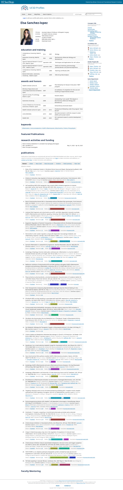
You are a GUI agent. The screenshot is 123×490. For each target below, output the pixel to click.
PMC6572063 (67, 329)
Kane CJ (67, 405)
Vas (64, 465)
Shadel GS (77, 216)
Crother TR (59, 257)
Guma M (69, 205)
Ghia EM (68, 300)
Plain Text (77, 163)
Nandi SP (33, 189)
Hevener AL (36, 359)
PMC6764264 (44, 313)
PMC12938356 (29, 173)
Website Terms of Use (81, 483)
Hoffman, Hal (95, 74)
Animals (78, 182)
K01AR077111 (29, 145)
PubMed (32, 175)
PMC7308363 (73, 302)
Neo (52, 198)
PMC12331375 (43, 196)
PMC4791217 (29, 396)
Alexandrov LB (44, 194)
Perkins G (33, 383)
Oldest (31, 163)
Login (24, 18)
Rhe (54, 230)
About (29, 14)
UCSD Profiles (36, 7)
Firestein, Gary (95, 70)
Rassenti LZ (35, 302)
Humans (73, 182)
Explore (91, 40)
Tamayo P (78, 192)
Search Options (47, 14)
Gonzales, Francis (95, 86)
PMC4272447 (48, 417)
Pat (71, 457)
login (56, 158)
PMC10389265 (34, 206)
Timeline (58, 163)
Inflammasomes (92, 35)
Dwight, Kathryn (94, 84)
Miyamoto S (62, 205)
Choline (90, 27)
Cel (53, 241)
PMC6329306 (78, 359)
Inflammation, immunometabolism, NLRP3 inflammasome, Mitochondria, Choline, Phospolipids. (49, 128)
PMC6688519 (43, 322)
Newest (24, 163)
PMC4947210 (74, 374)
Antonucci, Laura (93, 52)
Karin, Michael (95, 48)
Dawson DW (56, 194)
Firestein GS (61, 226)
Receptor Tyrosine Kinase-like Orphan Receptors (94, 37)
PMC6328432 (45, 350)
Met (62, 342)
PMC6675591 (48, 340)
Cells (75, 198)
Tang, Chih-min (95, 72)
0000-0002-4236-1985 (48, 39)
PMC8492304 (39, 259)
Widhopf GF (54, 311)
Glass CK (36, 194)
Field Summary (67, 163)
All (56, 182)
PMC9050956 (74, 246)
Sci (52, 362)
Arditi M (70, 257)
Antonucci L (60, 187)
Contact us (67, 485)
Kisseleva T (42, 349)
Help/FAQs (37, 14)
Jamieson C (74, 311)
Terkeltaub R (59, 237)
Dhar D (27, 405)
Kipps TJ (47, 302)
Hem (53, 315)
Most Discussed (48, 163)
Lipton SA (52, 270)
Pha (53, 284)
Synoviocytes (91, 29)
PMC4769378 (59, 385)
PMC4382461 (39, 426)
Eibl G (62, 190)
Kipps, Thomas (95, 57)
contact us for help (26, 160)
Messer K (61, 311)
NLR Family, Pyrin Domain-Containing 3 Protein (94, 32)
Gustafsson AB (66, 383)
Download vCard (46, 41)
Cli (58, 457)
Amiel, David (93, 81)
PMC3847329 (76, 446)
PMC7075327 (55, 293)
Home (23, 14)
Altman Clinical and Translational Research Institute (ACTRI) (71, 480)
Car (53, 465)
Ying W (64, 216)
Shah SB (57, 171)
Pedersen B (60, 225)
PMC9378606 (48, 217)
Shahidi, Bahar (94, 88)
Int (63, 448)
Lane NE (48, 246)
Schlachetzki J (44, 237)
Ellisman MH (53, 383)
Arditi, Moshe (95, 55)
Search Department (94, 90)
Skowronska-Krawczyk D (56, 192)
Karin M (79, 194)
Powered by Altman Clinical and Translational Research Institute (104, 2)
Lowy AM (27, 192)
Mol (63, 241)
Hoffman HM (70, 216)
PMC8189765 (58, 271)
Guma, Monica (95, 50)
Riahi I (46, 189)
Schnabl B (29, 359)
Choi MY (27, 311)
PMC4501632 (54, 406)
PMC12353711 (71, 180)
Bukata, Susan (94, 83)
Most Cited (39, 163)
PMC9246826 (33, 228)
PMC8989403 (48, 239)
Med (55, 261)
